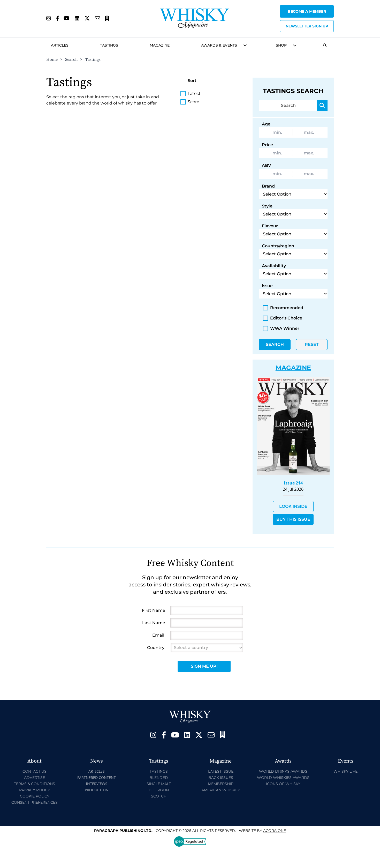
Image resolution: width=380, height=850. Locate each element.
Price (267, 144)
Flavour (270, 225)
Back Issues (220, 777)
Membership (220, 783)
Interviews (96, 783)
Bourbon (159, 790)
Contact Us (34, 771)
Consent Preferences (34, 802)
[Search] (322, 105)
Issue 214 (293, 483)
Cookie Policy (34, 796)
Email (158, 635)
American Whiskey (220, 790)
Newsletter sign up (307, 26)
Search (71, 59)
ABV (266, 165)
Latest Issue (220, 771)
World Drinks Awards (283, 771)
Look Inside (293, 506)
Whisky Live (345, 771)
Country (155, 647)
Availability (274, 265)
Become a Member (307, 11)
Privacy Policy (34, 790)
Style (267, 206)
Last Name (153, 622)
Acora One (274, 830)
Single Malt (159, 783)
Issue (267, 285)
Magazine (160, 45)
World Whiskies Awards (283, 777)
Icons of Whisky (283, 783)
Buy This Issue (293, 519)
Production (97, 789)
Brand (268, 186)
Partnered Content (96, 777)
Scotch (158, 796)
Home (52, 59)
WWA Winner (284, 328)
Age (266, 124)
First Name (153, 610)
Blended (158, 777)
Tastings (109, 45)
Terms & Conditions (34, 783)
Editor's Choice (286, 318)
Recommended (286, 307)
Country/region (278, 245)
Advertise (34, 777)
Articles (60, 45)
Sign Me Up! (204, 666)
